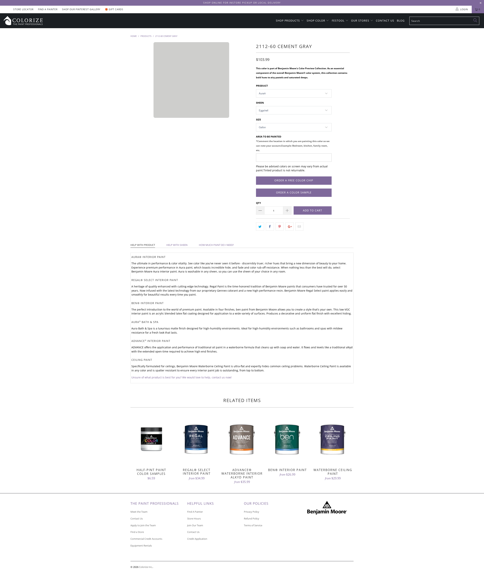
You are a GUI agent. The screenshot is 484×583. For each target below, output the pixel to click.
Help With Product (142, 245)
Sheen (260, 102)
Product (262, 85)
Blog (401, 20)
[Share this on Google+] (289, 226)
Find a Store (137, 532)
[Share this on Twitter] (260, 226)
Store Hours (194, 518)
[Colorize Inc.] (41, 20)
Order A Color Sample (294, 192)
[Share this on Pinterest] (280, 226)
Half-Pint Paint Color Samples (151, 439)
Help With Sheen (177, 245)
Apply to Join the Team (143, 525)
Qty (258, 203)
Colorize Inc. (146, 567)
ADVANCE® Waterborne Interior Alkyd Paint (242, 439)
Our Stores (360, 20)
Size (258, 119)
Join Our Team (195, 525)
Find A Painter (47, 9)
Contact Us (385, 20)
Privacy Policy (251, 511)
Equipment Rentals (141, 545)
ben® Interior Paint (287, 439)
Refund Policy (251, 518)
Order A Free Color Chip (293, 180)
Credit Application (197, 538)
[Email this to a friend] (299, 226)
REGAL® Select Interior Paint (196, 439)
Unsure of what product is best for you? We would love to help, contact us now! (181, 377)
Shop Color (316, 20)
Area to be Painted (293, 143)
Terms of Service (253, 525)
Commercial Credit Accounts (146, 538)
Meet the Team (138, 511)
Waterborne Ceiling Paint (333, 439)
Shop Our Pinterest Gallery (81, 9)
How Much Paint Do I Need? (216, 245)
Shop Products (288, 20)
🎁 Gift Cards (114, 9)
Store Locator (23, 9)
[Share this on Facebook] (270, 226)
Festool (338, 20)
